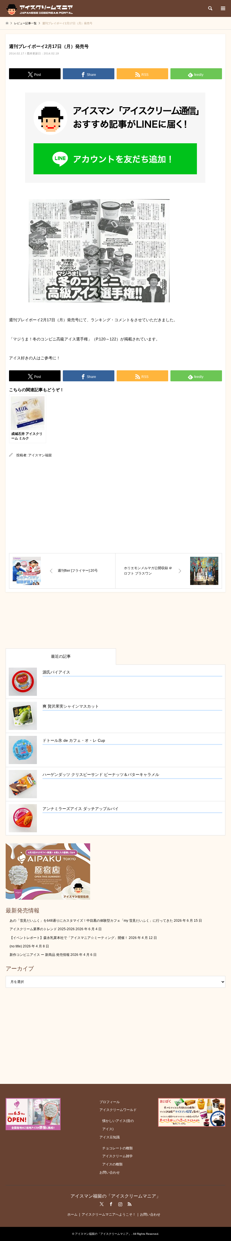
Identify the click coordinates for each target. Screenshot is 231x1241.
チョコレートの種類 (117, 1148)
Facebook (111, 1204)
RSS (130, 1204)
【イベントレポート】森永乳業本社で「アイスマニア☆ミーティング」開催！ (69, 938)
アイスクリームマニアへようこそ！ (109, 1214)
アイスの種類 (112, 1164)
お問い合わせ (109, 1172)
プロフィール (109, 1102)
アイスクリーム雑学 (117, 1156)
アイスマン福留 (40, 455)
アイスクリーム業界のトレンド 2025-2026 (42, 929)
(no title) (16, 946)
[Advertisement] (115, 505)
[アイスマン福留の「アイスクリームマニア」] (41, 8)
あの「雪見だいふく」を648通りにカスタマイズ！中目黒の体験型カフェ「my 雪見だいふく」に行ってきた (91, 921)
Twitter (102, 1204)
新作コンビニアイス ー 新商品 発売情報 (40, 955)
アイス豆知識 (109, 1137)
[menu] (222, 8)
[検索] (209, 8)
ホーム (72, 1214)
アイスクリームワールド (118, 1110)
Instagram (120, 1204)
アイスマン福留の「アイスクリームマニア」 (115, 1196)
